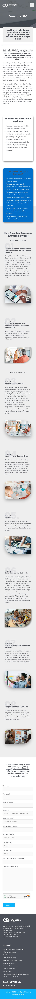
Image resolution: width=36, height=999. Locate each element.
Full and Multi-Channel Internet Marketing (16, 974)
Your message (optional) (10, 866)
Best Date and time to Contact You (13, 858)
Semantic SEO (7, 971)
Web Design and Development (12, 960)
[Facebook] (3, 985)
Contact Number (8, 802)
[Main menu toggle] (32, 5)
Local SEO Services (9, 969)
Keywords (6, 810)
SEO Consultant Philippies (11, 977)
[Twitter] (12, 985)
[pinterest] (15, 985)
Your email (6, 794)
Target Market (7, 842)
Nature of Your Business (10, 826)
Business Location (8, 834)
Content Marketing (8, 963)
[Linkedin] (9, 985)
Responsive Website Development (13, 949)
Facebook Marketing (9, 957)
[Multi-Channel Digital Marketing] (10, 5)
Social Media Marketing (10, 966)
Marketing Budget (8, 818)
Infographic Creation (9, 952)
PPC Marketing (7, 955)
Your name (6, 786)
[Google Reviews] (6, 985)
